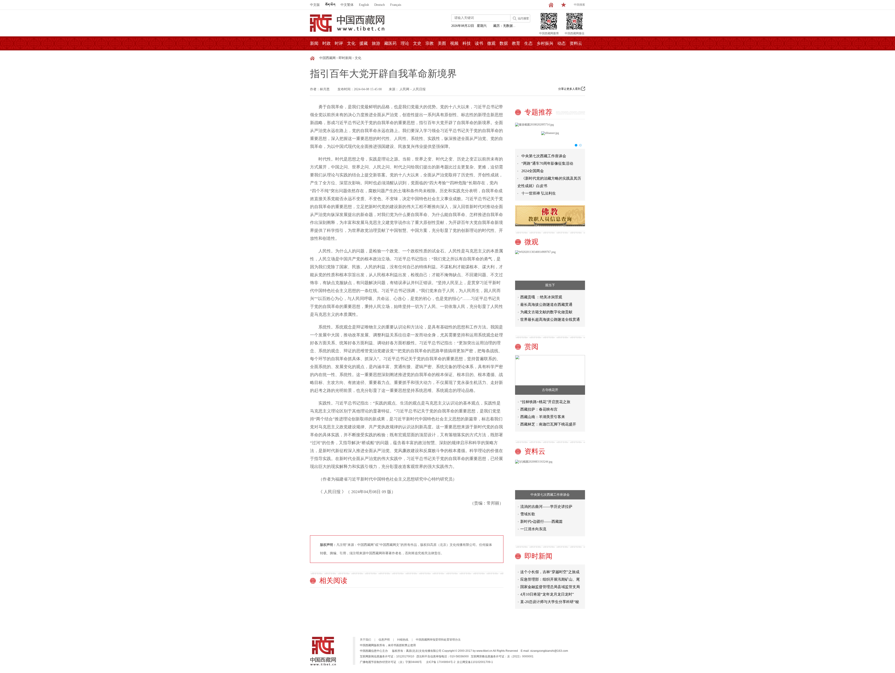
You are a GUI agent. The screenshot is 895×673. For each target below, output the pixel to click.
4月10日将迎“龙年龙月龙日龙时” (547, 587)
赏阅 (531, 346)
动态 (561, 43)
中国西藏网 (327, 58)
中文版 (315, 5)
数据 (503, 43)
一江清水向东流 (533, 529)
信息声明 (384, 639)
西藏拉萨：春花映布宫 (539, 409)
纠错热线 (402, 639)
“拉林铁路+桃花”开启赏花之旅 (545, 402)
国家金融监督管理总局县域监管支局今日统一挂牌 (550, 580)
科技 (466, 43)
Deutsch (379, 5)
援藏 (363, 43)
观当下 (550, 285)
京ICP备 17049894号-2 (440, 662)
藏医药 (390, 43)
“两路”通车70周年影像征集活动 (547, 163)
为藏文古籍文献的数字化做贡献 (546, 312)
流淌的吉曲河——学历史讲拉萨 (546, 507)
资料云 (576, 43)
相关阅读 (333, 580)
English (364, 5)
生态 (528, 43)
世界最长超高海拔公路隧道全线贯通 (550, 319)
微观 (491, 43)
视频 (454, 43)
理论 (405, 43)
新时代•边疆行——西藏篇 (541, 521)
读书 (479, 43)
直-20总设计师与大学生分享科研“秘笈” (549, 595)
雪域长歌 (527, 514)
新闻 (314, 43)
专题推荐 (538, 112)
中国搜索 (579, 4)
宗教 (429, 43)
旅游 (376, 43)
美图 (442, 43)
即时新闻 (345, 58)
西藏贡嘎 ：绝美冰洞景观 (541, 297)
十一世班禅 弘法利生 (538, 193)
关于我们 (365, 639)
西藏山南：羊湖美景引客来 (542, 417)
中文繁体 (347, 5)
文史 (417, 43)
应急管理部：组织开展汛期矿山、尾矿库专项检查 (550, 572)
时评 (339, 43)
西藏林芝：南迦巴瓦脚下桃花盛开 (548, 424)
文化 (351, 43)
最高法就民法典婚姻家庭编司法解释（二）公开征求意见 (550, 602)
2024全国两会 (532, 171)
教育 (516, 43)
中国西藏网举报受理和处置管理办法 (438, 639)
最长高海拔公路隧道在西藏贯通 (546, 305)
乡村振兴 (545, 43)
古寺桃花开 (550, 390)
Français (395, 5)
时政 (326, 43)
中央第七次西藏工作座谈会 (543, 156)
